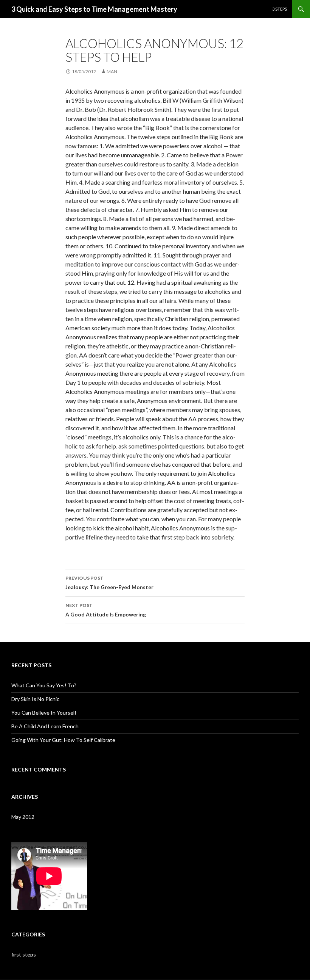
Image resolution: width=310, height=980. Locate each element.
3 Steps (279, 8)
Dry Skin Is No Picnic (35, 699)
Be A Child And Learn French (45, 726)
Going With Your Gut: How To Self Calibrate (63, 740)
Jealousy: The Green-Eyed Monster (109, 582)
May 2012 (22, 817)
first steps (23, 954)
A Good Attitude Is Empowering (105, 610)
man (112, 71)
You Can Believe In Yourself (43, 712)
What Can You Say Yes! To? (43, 685)
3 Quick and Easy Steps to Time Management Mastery (94, 9)
